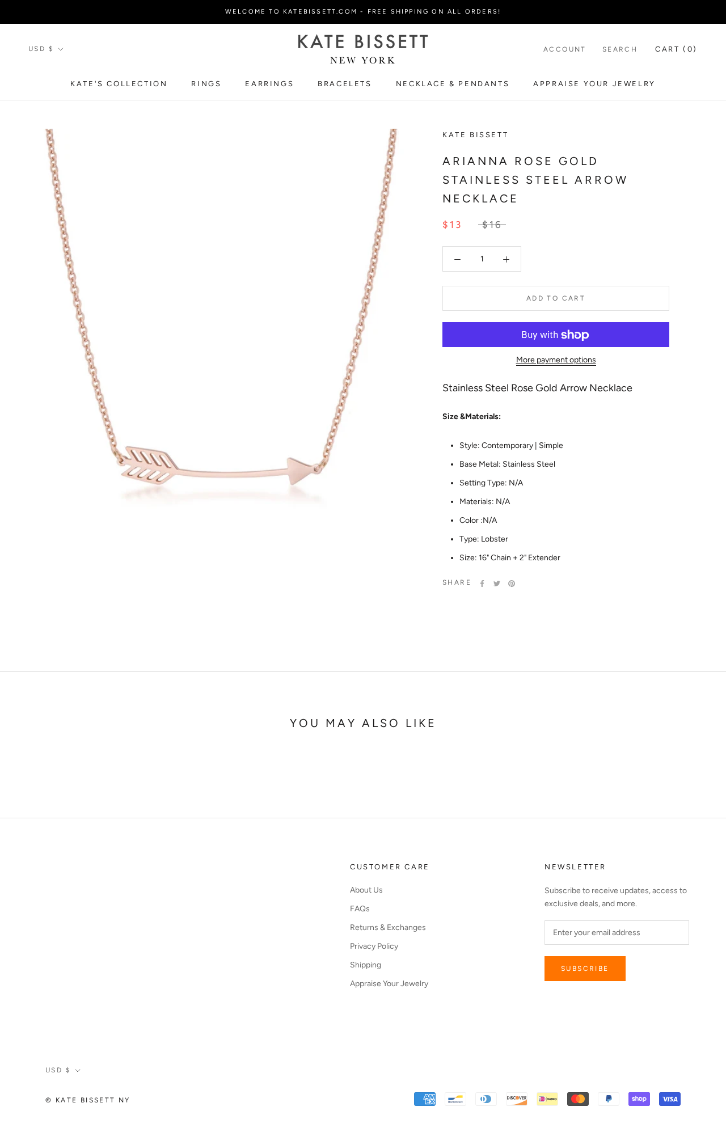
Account (564, 49)
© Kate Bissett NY (87, 1100)
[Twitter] (496, 583)
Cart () (676, 49)
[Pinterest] (511, 583)
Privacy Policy (374, 946)
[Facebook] (482, 583)
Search (620, 49)
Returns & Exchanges (388, 927)
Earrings (269, 83)
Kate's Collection (118, 83)
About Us (366, 890)
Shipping (365, 965)
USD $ (41, 49)
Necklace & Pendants (452, 83)
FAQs (360, 909)
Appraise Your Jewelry (594, 83)
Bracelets (345, 83)
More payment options (556, 360)
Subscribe (585, 969)
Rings (206, 83)
